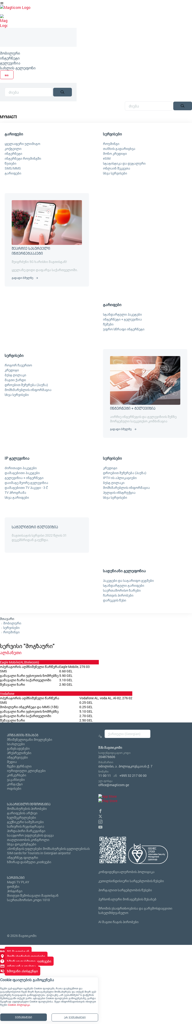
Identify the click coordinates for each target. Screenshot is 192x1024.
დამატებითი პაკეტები (22, 473)
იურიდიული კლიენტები (26, 770)
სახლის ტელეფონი (18, 67)
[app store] (107, 796)
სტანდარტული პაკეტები (122, 314)
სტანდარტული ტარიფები (123, 585)
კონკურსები (16, 775)
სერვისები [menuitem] (112, 133)
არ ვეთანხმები (75, 1017)
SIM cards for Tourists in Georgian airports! (39, 853)
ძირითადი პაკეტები (21, 468)
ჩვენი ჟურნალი (19, 766)
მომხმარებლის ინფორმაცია (28, 389)
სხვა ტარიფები (17, 497)
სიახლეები (16, 744)
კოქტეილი (13, 148)
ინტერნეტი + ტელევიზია (122, 319)
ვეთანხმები (23, 1017)
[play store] (107, 801)
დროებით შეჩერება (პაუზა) (26, 385)
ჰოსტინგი (14, 891)
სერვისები (11, 627)
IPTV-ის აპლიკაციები (120, 477)
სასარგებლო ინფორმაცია (29, 804)
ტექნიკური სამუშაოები (25, 822)
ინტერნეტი (10, 57)
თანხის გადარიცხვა (119, 148)
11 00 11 (104, 775)
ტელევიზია (10, 62)
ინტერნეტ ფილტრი (22, 857)
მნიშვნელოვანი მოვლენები (29, 739)
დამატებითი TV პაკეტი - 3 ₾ (26, 487)
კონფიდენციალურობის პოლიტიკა (126, 871)
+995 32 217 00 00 (133, 775)
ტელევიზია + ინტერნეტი (24, 477)
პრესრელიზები (19, 753)
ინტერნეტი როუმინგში (23, 158)
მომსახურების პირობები (27, 808)
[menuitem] (38, 53)
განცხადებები (18, 748)
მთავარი (7, 618)
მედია (12, 761)
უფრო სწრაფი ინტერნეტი (123, 329)
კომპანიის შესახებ (22, 735)
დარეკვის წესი (114, 600)
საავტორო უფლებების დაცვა (30, 835)
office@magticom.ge (113, 785)
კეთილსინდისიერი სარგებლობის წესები (131, 881)
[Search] (62, 92)
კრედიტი (12, 370)
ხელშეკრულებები (21, 817)
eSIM (107, 158)
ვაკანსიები (16, 779)
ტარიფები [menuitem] (14, 133)
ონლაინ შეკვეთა (116, 168)
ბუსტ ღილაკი (15, 375)
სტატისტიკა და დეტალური (124, 163)
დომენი (13, 886)
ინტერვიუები (17, 757)
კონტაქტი (15, 784)
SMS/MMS (13, 168)
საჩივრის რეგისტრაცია (25, 826)
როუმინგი (111, 143)
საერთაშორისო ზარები (122, 590)
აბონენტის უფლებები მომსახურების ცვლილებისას (48, 848)
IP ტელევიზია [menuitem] (17, 458)
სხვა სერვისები (115, 173)
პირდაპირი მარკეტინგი (26, 831)
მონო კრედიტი (115, 153)
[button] (100, 810)
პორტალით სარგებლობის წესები (125, 890)
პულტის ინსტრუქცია (119, 492)
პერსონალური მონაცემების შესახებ (127, 899)
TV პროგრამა (15, 492)
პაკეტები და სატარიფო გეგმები (128, 580)
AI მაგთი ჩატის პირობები (118, 922)
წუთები (10, 163)
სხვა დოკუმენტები (21, 844)
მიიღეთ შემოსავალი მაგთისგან (33, 895)
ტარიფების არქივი (22, 813)
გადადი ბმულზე (22, 278)
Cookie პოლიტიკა (19, 1004)
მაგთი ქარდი (15, 380)
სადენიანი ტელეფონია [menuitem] (124, 570)
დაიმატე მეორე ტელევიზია (26, 482)
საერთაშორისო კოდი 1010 (28, 900)
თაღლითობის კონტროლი (28, 839)
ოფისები (14, 788)
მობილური (10, 53)
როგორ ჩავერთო (18, 365)
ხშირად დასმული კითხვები (29, 862)
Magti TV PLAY (18, 882)
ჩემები (108, 324)
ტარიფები (13, 173)
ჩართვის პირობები (118, 595)
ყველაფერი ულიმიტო (22, 143)
